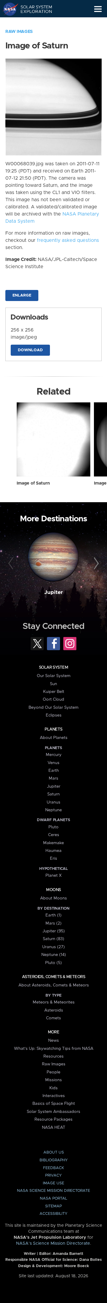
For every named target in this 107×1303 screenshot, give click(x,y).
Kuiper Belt (53, 692)
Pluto (53, 827)
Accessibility (53, 1214)
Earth (53, 771)
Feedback (53, 1168)
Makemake (53, 843)
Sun (53, 684)
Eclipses (54, 715)
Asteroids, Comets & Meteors (53, 977)
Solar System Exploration (32, 9)
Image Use (53, 1183)
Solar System (53, 667)
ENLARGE (21, 295)
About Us (53, 1152)
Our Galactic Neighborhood (32, 23)
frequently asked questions (68, 240)
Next (95, 564)
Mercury (54, 755)
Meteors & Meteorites (54, 1002)
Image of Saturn (33, 483)
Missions (53, 1080)
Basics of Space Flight (53, 1104)
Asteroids (53, 1010)
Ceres (53, 835)
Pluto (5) (53, 963)
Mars (53, 778)
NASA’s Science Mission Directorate (53, 1243)
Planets (53, 729)
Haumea (53, 851)
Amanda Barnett (68, 1254)
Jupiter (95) (54, 931)
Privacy (53, 1175)
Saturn (53, 794)
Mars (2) (53, 923)
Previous (12, 564)
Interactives (54, 1096)
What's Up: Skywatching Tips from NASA (53, 1049)
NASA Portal (53, 1198)
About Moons (53, 898)
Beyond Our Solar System (53, 707)
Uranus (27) (53, 947)
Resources (53, 1056)
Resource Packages (53, 1119)
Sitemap (53, 1206)
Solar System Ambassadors (53, 1112)
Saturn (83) (53, 939)
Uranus (53, 802)
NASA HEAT (53, 1127)
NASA (7, 9)
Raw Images (19, 32)
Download (30, 350)
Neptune (53, 810)
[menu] (98, 9)
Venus (53, 763)
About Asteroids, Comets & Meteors (53, 985)
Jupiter (53, 592)
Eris (53, 858)
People (53, 1072)
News (53, 1040)
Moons (53, 890)
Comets (53, 1018)
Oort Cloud (53, 699)
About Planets (53, 738)
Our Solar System (53, 676)
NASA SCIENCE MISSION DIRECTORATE (53, 1191)
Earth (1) (53, 915)
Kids (53, 1088)
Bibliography (54, 1160)
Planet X (53, 875)
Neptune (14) (53, 955)
